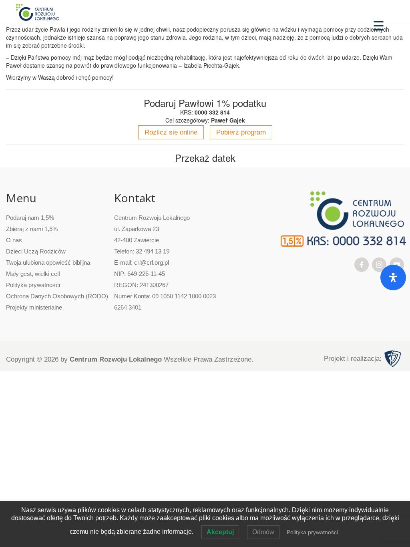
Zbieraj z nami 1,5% (32, 228)
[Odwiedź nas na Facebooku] (361, 264)
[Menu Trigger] (379, 25)
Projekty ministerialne (34, 307)
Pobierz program (241, 132)
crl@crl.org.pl (151, 262)
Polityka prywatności (33, 285)
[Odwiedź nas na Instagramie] (379, 264)
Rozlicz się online (171, 132)
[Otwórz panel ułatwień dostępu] (393, 277)
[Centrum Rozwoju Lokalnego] (37, 12)
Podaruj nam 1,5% (30, 217)
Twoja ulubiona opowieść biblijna (48, 262)
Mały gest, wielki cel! (33, 273)
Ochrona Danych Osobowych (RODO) (57, 296)
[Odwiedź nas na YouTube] (397, 264)
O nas (14, 240)
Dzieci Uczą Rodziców (36, 251)
